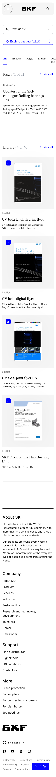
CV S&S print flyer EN (19, 378)
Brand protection (13, 688)
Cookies (7, 769)
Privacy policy (43, 760)
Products (8, 587)
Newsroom (9, 634)
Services (8, 593)
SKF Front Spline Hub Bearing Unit (25, 459)
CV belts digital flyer (18, 299)
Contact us (9, 670)
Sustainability (11, 605)
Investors (8, 621)
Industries (8, 599)
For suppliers (10, 694)
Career (6, 628)
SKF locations (11, 664)
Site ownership (10, 764)
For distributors (12, 706)
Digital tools (10, 658)
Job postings (11, 712)
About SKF (9, 580)
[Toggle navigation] (8, 9)
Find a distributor (13, 652)
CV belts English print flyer (23, 219)
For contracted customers (19, 700)
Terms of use (25, 760)
